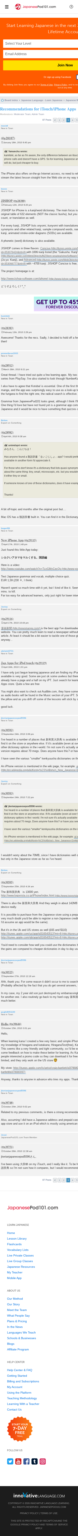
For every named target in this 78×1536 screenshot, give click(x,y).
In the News (15, 1327)
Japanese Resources (21, 1266)
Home (11, 1233)
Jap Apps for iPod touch (17, 662)
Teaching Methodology (22, 1398)
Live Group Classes (20, 1261)
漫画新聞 (6, 628)
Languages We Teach (21, 1332)
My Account (14, 1387)
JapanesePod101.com (53, 1507)
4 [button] (72, 120)
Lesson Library (17, 1238)
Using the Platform (19, 1392)
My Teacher (14, 1272)
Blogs (10, 1343)
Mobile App (14, 1278)
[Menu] (6, 6)
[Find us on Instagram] (43, 1461)
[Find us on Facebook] (26, 1461)
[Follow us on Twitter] (10, 1461)
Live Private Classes (20, 1255)
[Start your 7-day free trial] (20, 1429)
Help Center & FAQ (19, 1370)
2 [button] (63, 120)
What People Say (18, 1315)
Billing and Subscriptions (23, 1381)
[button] (71, 6)
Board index (11, 100)
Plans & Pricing (17, 1321)
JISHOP (6, 200)
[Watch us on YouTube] (18, 1461)
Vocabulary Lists (17, 1249)
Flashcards (14, 1244)
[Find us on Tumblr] (34, 1461)
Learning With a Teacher (23, 1404)
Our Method (15, 1298)
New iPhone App (12, 540)
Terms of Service (57, 1524)
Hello (4, 1023)
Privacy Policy (60, 85)
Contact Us (14, 1409)
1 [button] (59, 120)
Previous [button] (55, 120)
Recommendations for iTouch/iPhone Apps (38, 109)
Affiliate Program (18, 1349)
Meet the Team (17, 1310)
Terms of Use (46, 85)
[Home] (35, 10)
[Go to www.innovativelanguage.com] (39, 1495)
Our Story (13, 1304)
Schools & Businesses (21, 1338)
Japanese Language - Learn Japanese (41, 100)
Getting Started (17, 1375)
